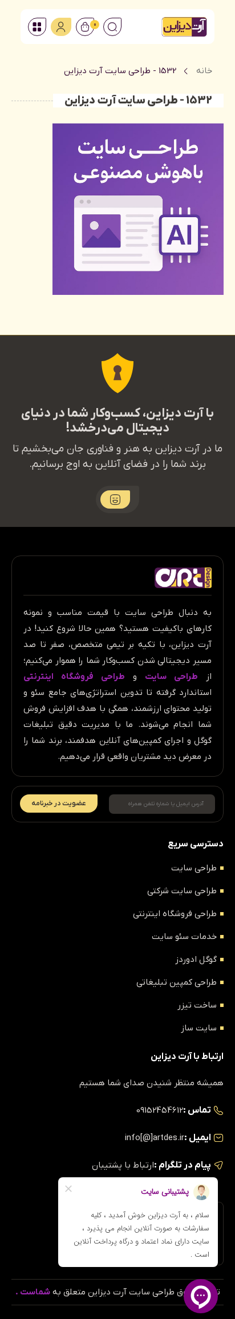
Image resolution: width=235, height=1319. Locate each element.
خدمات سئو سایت (184, 936)
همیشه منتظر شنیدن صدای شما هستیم (151, 1083)
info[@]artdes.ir (154, 1138)
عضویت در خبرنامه (58, 803)
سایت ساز (199, 1028)
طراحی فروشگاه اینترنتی (175, 914)
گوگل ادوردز (196, 959)
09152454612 (159, 1110)
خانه (204, 71)
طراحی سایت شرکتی (182, 891)
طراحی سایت (194, 868)
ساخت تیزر (197, 1005)
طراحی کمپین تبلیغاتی (176, 982)
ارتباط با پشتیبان (123, 1165)
